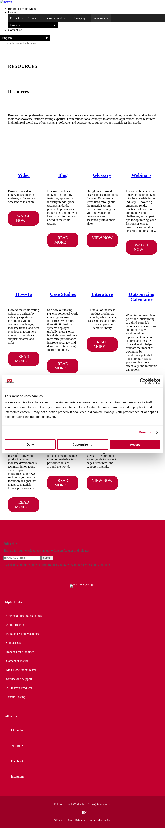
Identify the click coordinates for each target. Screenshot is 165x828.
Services (32, 18)
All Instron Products (19, 688)
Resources (99, 18)
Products (15, 18)
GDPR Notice (63, 820)
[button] (33, 25)
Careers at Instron (17, 661)
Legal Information (99, 820)
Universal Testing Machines (24, 615)
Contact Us (13, 642)
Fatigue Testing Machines (22, 633)
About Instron (15, 624)
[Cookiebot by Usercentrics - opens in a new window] (142, 381)
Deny (30, 444)
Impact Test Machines (20, 652)
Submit (47, 557)
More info (145, 432)
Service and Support (19, 679)
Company (79, 18)
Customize (80, 444)
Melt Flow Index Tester (21, 670)
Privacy (80, 820)
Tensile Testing (15, 697)
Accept (135, 444)
